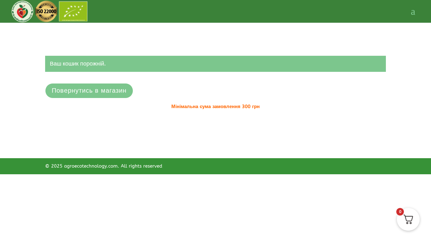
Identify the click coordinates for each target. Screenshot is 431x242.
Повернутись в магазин (89, 90)
